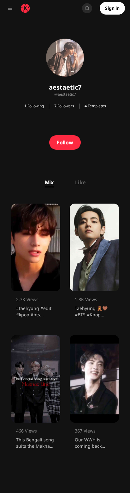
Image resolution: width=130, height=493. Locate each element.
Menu (10, 8)
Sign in (112, 8)
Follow (65, 142)
